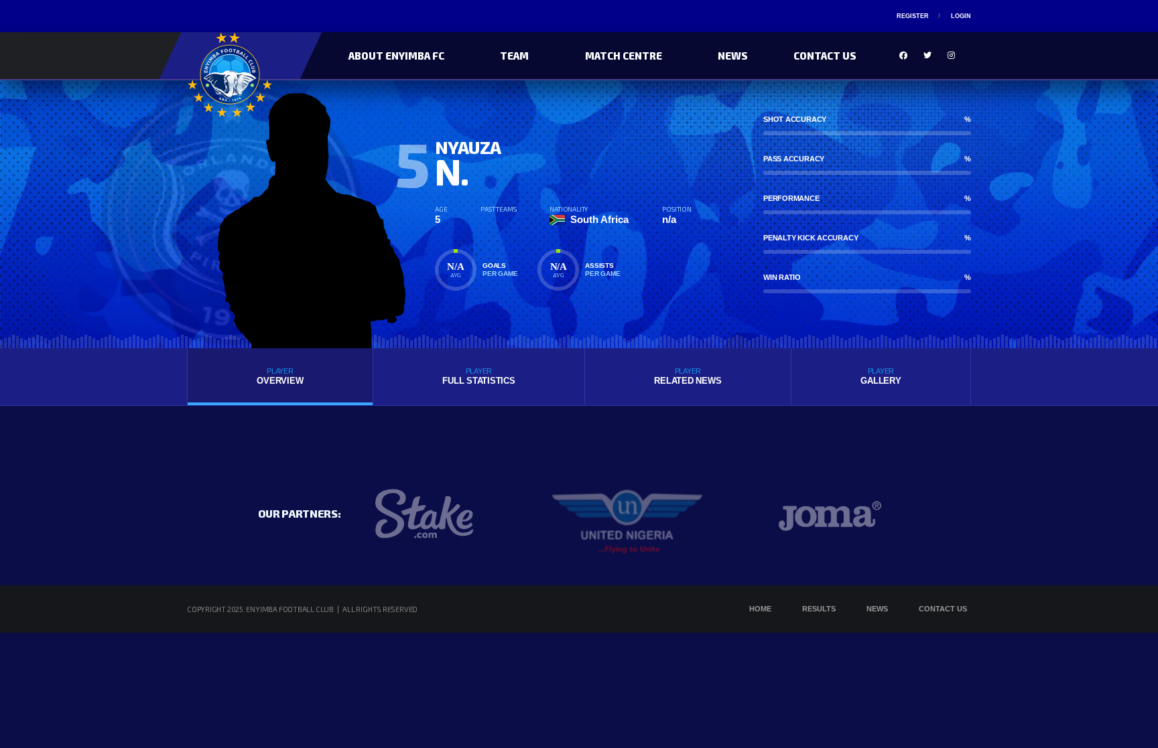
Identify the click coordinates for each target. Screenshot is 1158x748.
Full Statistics (478, 376)
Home (760, 609)
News (733, 56)
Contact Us (824, 56)
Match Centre (623, 56)
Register (913, 16)
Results (819, 609)
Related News (687, 376)
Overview (280, 376)
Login (961, 16)
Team (514, 56)
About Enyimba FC (396, 56)
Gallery (880, 376)
